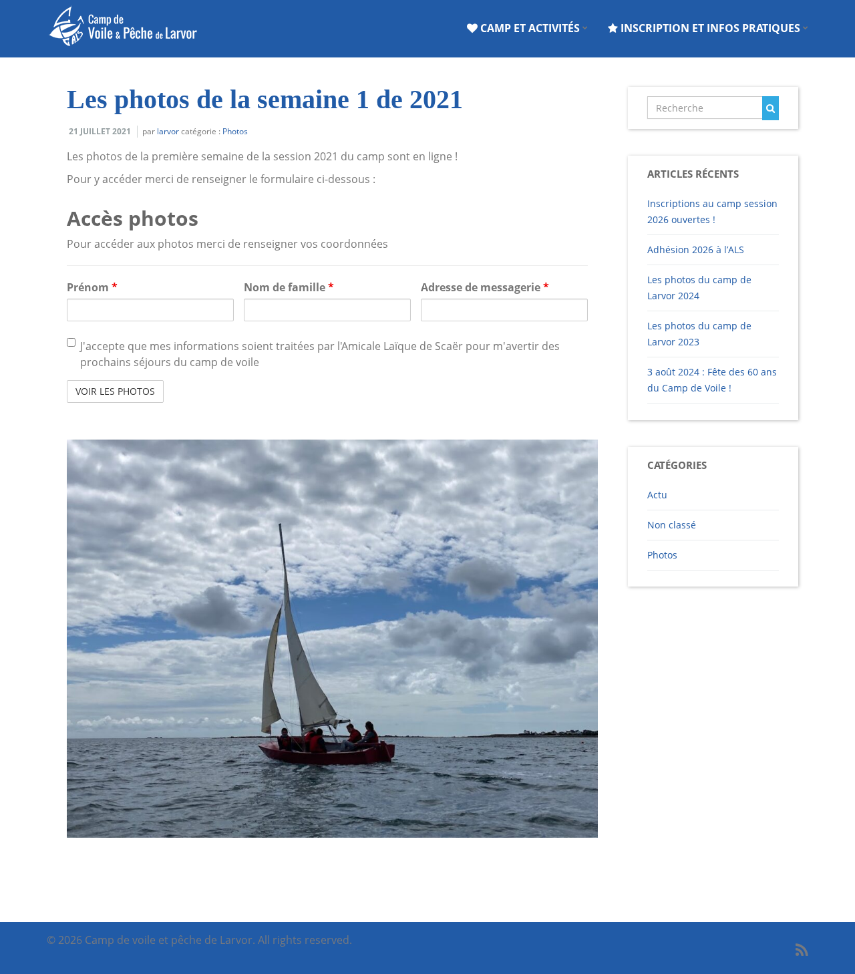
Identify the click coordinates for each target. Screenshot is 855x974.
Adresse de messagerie (485, 287)
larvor (168, 131)
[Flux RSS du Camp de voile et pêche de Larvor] (802, 950)
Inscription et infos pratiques (710, 28)
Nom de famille (289, 287)
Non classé (671, 524)
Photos (235, 131)
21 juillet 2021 (100, 131)
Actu (657, 494)
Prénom (92, 287)
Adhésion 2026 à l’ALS (695, 249)
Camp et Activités (530, 28)
